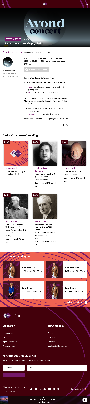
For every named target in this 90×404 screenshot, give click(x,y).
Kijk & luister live (10, 342)
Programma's (9, 346)
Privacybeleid (9, 391)
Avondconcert (9, 71)
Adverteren (53, 333)
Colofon (51, 337)
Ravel (30, 87)
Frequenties (8, 333)
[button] (84, 399)
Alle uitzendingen (75, 302)
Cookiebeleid (77, 389)
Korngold (31, 114)
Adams (30, 92)
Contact (51, 342)
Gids (4, 337)
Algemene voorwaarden (14, 387)
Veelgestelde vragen (57, 346)
